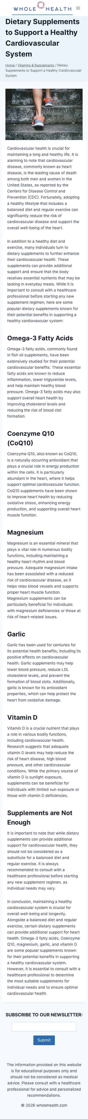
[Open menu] (78, 8)
